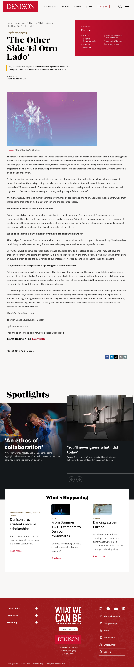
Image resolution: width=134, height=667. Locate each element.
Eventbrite (39, 338)
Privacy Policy (13, 664)
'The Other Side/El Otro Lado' (20, 26)
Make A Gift (68, 629)
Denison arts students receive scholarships (23, 524)
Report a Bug (38, 664)
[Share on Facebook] (107, 357)
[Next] (79, 479)
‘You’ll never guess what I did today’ (92, 450)
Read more (16, 551)
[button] (120, 6)
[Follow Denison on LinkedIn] (123, 609)
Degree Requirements (89, 40)
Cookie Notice (25, 664)
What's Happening (46, 23)
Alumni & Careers (114, 41)
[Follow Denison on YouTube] (116, 609)
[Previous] (71, 479)
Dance (32, 23)
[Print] (125, 357)
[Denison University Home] (68, 643)
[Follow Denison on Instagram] (100, 609)
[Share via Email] (121, 357)
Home (9, 23)
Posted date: (13, 350)
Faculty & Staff (112, 44)
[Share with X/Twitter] (116, 357)
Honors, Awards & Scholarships (114, 36)
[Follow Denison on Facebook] (108, 609)
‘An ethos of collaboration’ (24, 443)
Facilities (87, 48)
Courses (87, 44)
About (86, 35)
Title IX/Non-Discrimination (55, 664)
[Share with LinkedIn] (112, 357)
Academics (20, 23)
